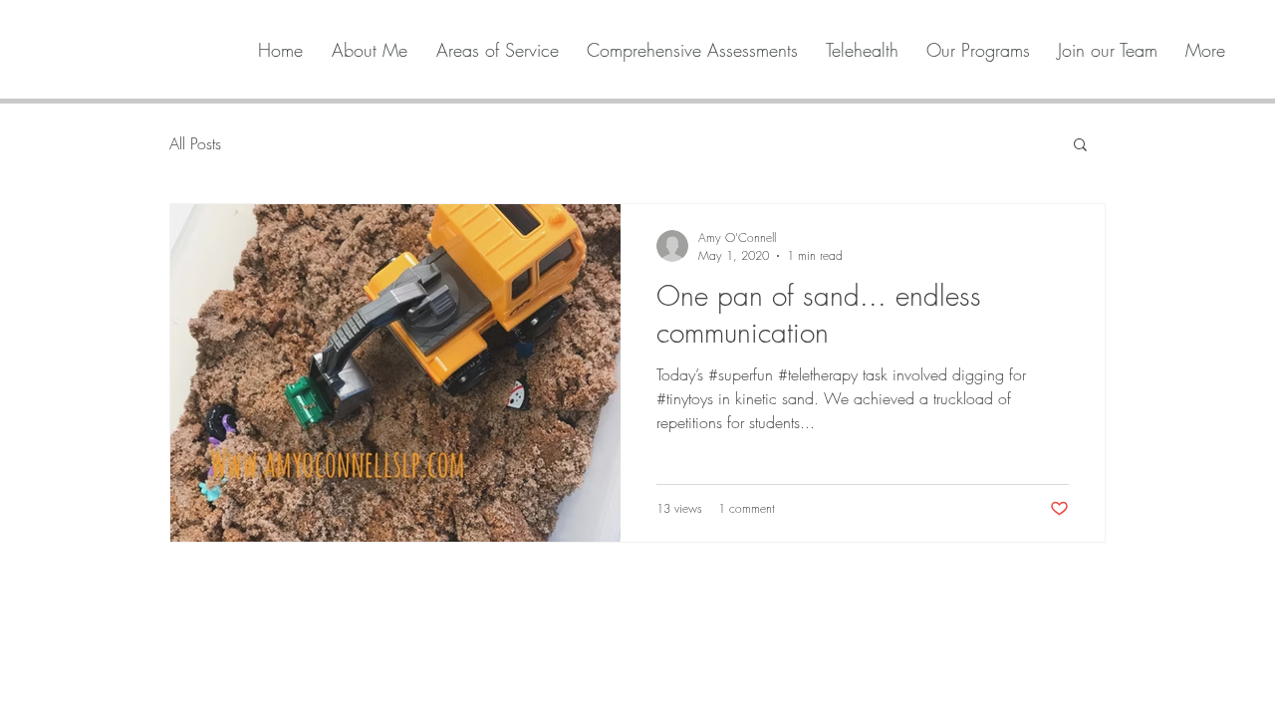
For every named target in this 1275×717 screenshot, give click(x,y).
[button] (1080, 145)
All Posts (195, 143)
